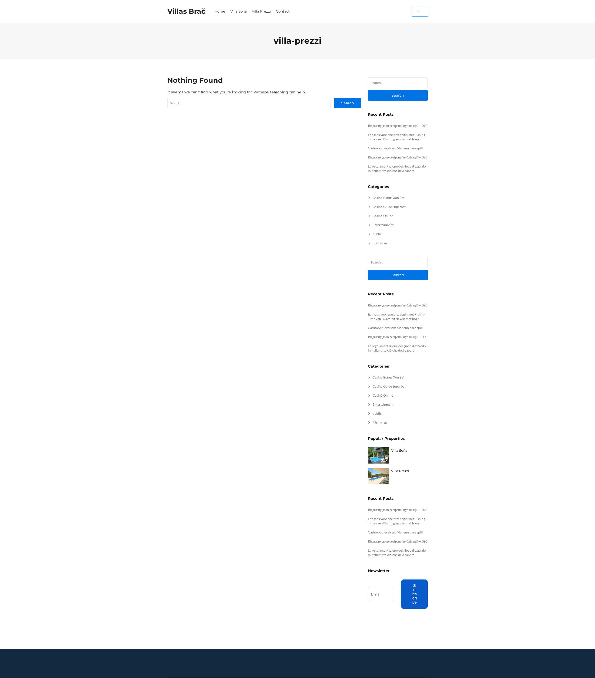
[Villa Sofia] (378, 455)
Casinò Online (383, 216)
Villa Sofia (238, 11)
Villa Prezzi (261, 11)
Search (347, 103)
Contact (283, 11)
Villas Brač (186, 11)
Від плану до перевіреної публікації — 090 (397, 126)
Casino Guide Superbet (389, 207)
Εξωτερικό (380, 243)
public (377, 234)
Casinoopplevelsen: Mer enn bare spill (395, 148)
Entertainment (383, 225)
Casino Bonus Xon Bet (388, 198)
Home (220, 11)
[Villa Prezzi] (378, 476)
